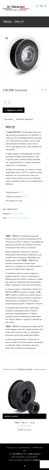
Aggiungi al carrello (14, 110)
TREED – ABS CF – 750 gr (24, 422)
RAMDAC (37, 460)
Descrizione (8, 119)
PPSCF (20, 192)
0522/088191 (17, 454)
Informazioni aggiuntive (24, 119)
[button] (6, 38)
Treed (25, 218)
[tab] (8, 119)
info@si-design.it (34, 454)
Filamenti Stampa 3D (14, 218)
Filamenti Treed (17, 213)
